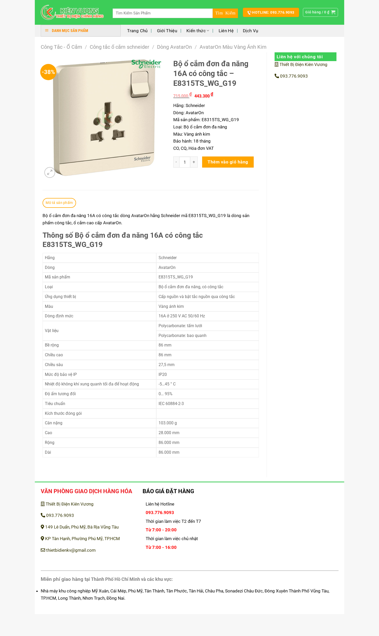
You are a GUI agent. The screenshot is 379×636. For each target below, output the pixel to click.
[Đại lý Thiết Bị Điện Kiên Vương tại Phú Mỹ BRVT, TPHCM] (72, 12)
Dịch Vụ (250, 30)
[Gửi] (225, 13)
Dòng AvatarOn (174, 47)
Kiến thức (196, 30)
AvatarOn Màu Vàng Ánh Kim (233, 47)
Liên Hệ (226, 30)
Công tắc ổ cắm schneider (119, 47)
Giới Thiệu (167, 30)
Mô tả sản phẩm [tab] (59, 203)
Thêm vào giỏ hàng (228, 161)
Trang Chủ (137, 30)
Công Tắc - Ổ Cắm (61, 47)
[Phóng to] (49, 172)
